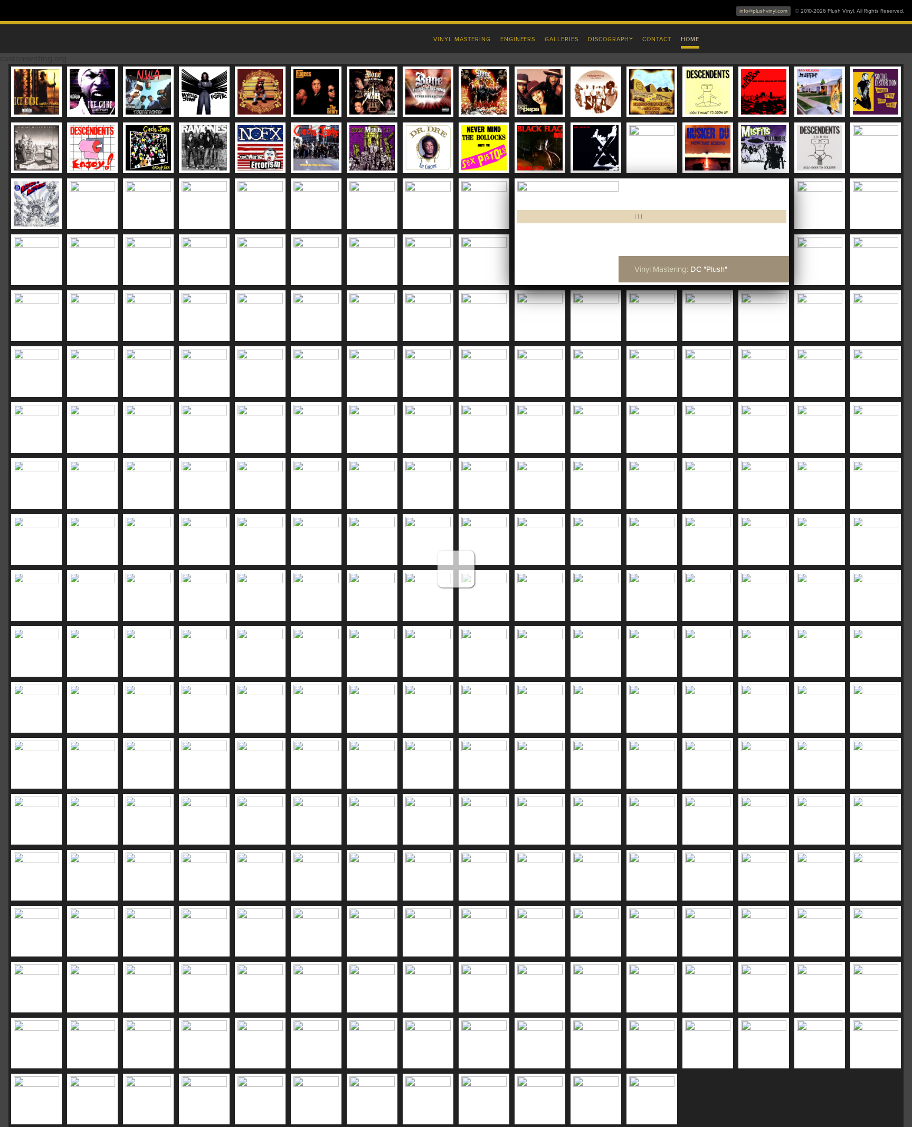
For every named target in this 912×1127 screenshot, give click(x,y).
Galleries (561, 39)
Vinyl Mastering (461, 39)
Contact (656, 39)
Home (690, 39)
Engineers (518, 39)
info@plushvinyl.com (763, 11)
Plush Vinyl (234, 37)
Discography (610, 39)
